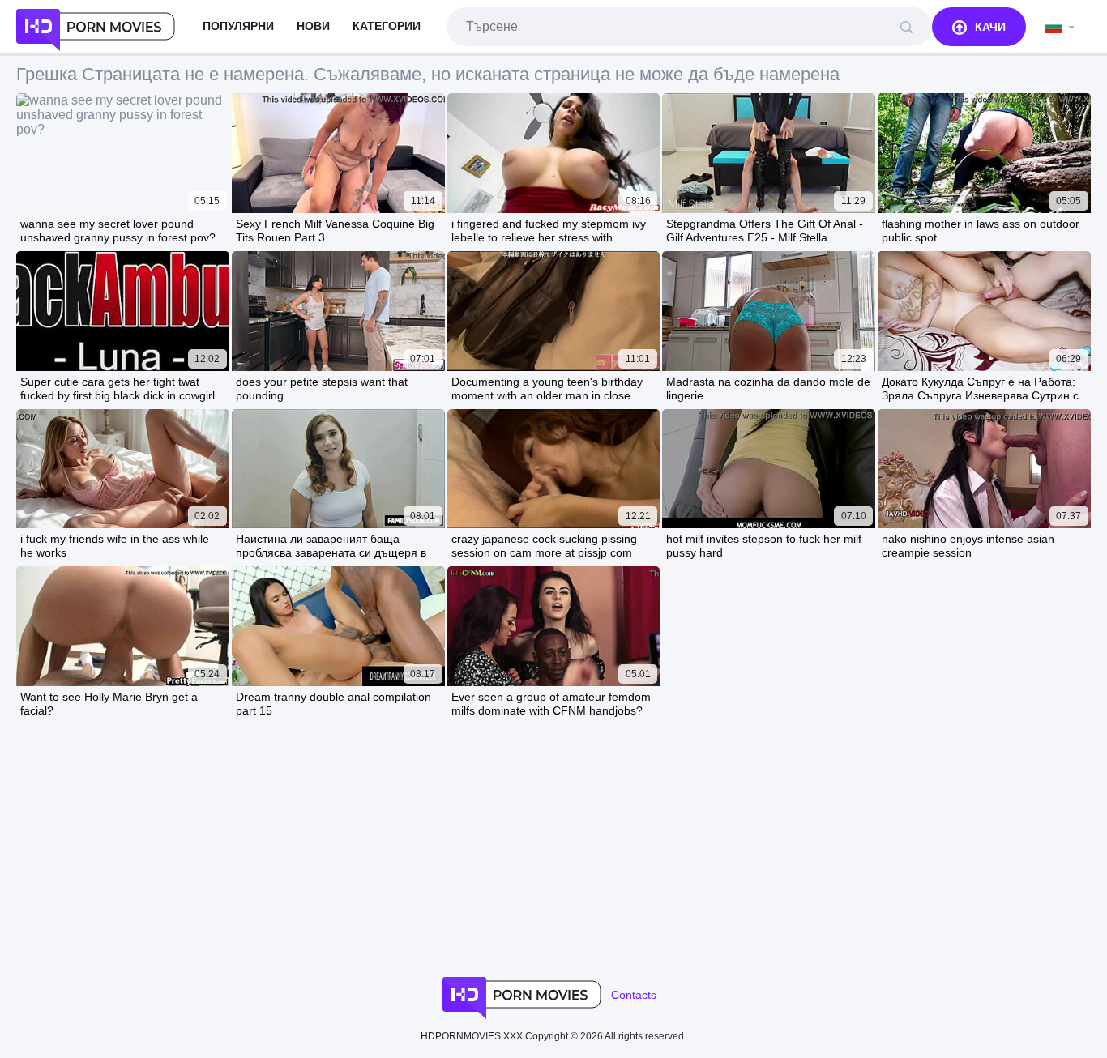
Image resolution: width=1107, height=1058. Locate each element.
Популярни (238, 25)
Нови (313, 25)
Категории (387, 25)
